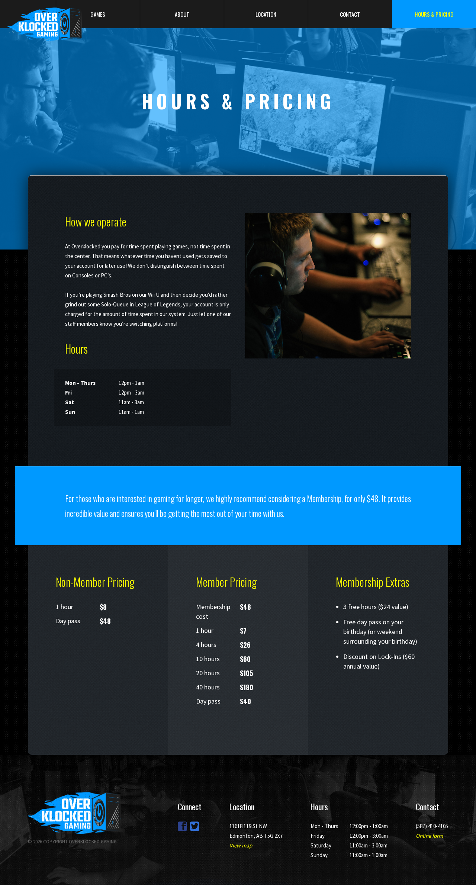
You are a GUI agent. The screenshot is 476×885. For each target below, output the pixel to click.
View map (240, 845)
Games (97, 14)
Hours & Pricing (434, 14)
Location (265, 14)
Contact (350, 14)
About (182, 14)
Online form (429, 835)
